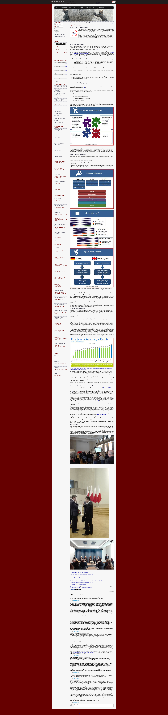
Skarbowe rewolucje (59, 118)
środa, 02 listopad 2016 (76, 680)
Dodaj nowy (111, 591)
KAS (55, 254)
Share (72, 589)
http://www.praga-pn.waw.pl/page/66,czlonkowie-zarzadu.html (82, 574)
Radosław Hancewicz (59, 181)
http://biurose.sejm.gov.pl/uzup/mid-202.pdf (78, 584)
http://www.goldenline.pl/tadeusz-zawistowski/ (78, 587)
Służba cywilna (58, 113)
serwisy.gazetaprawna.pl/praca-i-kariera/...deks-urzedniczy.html (83, 652)
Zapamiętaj (58, 28)
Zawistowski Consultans (60, 187)
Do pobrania (57, 109)
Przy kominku (57, 367)
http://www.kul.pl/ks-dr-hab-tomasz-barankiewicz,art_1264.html (82, 582)
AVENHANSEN (57, 137)
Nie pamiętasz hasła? (59, 36)
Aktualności (63, 7)
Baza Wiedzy (57, 212)
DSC (84, 87)
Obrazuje (56, 361)
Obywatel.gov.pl (58, 290)
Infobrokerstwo (58, 122)
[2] (74, 316)
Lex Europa (57, 274)
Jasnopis (56, 247)
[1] (85, 315)
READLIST (56, 373)
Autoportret (81, 7)
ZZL (55, 106)
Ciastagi (56, 355)
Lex (55, 269)
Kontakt (69, 7)
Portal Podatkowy (59, 304)
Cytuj (74, 600)
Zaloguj (56, 30)
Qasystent (57, 174)
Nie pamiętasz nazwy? (59, 34)
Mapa (96, 7)
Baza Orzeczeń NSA (59, 205)
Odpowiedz (77, 600)
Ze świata (56, 115)
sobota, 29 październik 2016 (78, 594)
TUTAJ (96, 49)
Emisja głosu (57, 150)
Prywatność (101, 7)
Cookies (56, 120)
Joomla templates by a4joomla (84, 713)
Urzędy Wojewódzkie (59, 343)
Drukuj (111, 23)
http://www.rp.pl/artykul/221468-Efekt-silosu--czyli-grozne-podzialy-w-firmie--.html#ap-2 (86, 580)
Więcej (66, 63)
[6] (98, 400)
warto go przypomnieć (101, 414)
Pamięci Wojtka (89, 7)
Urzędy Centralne (59, 335)
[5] (72, 391)
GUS (55, 240)
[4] (70, 580)
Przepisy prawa (58, 111)
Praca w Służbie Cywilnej (60, 310)
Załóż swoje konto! (59, 32)
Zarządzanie (57, 108)
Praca (74, 7)
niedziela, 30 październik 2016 (84, 657)
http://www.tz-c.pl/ (89, 587)
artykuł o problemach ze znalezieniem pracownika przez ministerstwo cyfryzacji (90, 291)
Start (56, 7)
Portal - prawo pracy (59, 297)
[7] (108, 416)
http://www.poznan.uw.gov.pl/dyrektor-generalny (79, 572)
